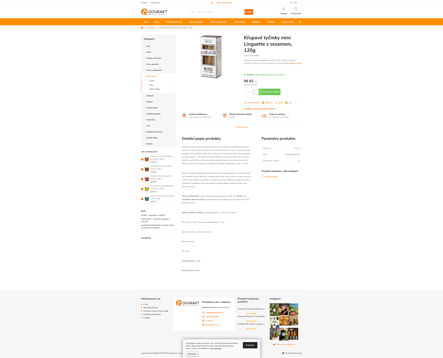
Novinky (150, 144)
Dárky (149, 52)
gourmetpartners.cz (213, 325)
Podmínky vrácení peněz (152, 314)
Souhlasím (250, 345)
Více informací (215, 348)
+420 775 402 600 (212, 317)
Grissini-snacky (271, 176)
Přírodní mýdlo (152, 138)
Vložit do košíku (271, 92)
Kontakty (144, 3)
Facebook (209, 321)
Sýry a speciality (153, 64)
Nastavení (192, 354)
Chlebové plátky (154, 89)
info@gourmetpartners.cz (215, 313)
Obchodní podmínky (150, 308)
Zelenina (150, 102)
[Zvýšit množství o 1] (254, 90)
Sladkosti (150, 96)
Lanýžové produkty (153, 114)
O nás (145, 304)
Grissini (151, 81)
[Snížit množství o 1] (254, 93)
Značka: (259, 108)
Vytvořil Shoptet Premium (293, 353)
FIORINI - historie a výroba (153, 215)
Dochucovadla (152, 108)
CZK (295, 3)
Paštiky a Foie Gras (154, 58)
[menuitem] (146, 21)
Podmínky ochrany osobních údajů (155, 311)
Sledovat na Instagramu (285, 344)
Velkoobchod (155, 3)
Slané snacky (152, 76)
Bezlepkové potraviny (154, 132)
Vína (148, 126)
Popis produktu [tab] (242, 127)
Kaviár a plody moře (154, 70)
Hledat (249, 12)
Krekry (151, 85)
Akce (148, 46)
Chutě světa (151, 120)
